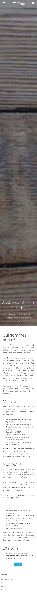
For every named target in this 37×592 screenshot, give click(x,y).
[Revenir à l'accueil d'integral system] (18, 3)
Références (4, 590)
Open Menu (4, 3)
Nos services (5, 583)
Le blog (3, 586)
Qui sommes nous (7, 579)
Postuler (18, 564)
